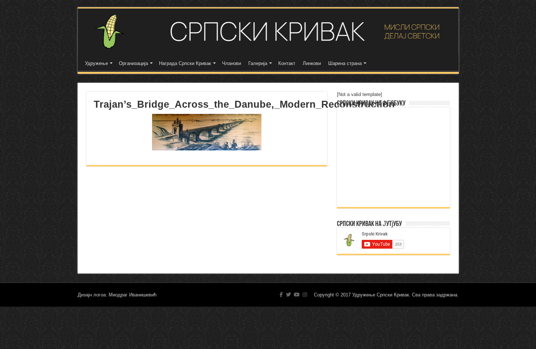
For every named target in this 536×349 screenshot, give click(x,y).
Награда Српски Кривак (185, 63)
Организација (133, 63)
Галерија (257, 63)
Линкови (312, 63)
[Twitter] (288, 294)
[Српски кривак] (268, 31)
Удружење (96, 63)
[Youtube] (296, 294)
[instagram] (305, 294)
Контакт (286, 63)
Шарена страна (345, 63)
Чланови (231, 63)
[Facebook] (281, 294)
